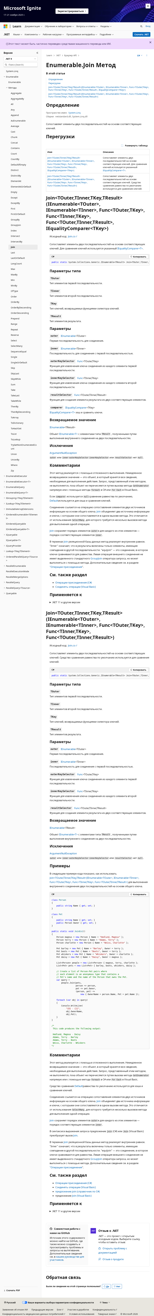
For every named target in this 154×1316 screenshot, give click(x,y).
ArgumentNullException (63, 453)
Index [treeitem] (14, 230)
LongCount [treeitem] (16, 263)
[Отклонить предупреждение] (148, 6)
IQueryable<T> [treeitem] (13, 540)
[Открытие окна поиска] (141, 26)
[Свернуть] (37, 52)
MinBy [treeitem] (14, 285)
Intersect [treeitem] (15, 236)
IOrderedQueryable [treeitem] (16, 523)
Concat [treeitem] (14, 142)
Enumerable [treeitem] (14, 82)
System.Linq (74, 112)
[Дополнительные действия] (146, 55)
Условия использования (81, 1314)
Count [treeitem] (14, 153)
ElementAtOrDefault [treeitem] (21, 186)
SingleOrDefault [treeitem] (19, 362)
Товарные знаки (106, 1314)
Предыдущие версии (42, 1309)
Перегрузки (54, 83)
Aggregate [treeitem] (16, 93)
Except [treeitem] (14, 197)
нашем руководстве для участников (67, 1258)
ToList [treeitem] (14, 433)
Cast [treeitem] (13, 131)
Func (80, 361)
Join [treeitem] (13, 247)
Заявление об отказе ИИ (15, 1309)
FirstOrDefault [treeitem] (18, 214)
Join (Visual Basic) (82, 1195)
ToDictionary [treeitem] (17, 422)
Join (99, 511)
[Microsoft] (6, 26)
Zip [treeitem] (12, 470)
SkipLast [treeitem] (15, 373)
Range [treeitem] (14, 324)
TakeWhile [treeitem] (16, 400)
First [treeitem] (13, 208)
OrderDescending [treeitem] (20, 313)
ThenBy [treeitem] (14, 406)
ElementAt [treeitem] (16, 181)
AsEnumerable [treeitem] (18, 120)
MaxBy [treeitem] (14, 274)
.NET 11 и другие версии (66, 602)
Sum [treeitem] (13, 384)
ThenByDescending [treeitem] (20, 411)
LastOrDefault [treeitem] (18, 258)
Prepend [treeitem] (15, 318)
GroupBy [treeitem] (15, 219)
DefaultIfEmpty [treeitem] (18, 164)
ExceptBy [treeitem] (15, 203)
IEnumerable (68, 336)
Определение (55, 79)
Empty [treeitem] (14, 192)
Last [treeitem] (13, 252)
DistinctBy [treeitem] (16, 175)
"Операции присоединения (66, 567)
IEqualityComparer (76, 407)
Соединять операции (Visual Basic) (75, 586)
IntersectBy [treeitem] (16, 241)
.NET (58, 55)
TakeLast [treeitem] (15, 395)
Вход (148, 26)
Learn (49, 55)
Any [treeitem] (13, 109)
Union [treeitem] (14, 454)
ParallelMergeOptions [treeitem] (17, 576)
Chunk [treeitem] (14, 137)
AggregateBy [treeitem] (17, 98)
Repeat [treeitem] (14, 329)
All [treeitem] (12, 104)
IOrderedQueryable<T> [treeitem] (17, 529)
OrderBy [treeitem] (15, 302)
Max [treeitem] (13, 269)
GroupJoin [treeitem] (16, 225)
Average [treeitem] (15, 126)
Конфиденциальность (104, 1309)
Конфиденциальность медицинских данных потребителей (32, 1314)
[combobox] (21, 58)
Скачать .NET (141, 34)
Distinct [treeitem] (14, 170)
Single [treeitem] (14, 357)
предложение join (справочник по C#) (77, 1191)
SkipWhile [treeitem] (16, 378)
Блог (59, 1309)
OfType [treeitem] (14, 291)
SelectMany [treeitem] (16, 346)
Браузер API (70, 55)
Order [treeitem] (14, 296)
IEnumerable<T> (68, 434)
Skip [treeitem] (13, 367)
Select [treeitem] (14, 340)
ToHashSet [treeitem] (16, 428)
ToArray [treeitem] (14, 417)
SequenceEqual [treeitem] (18, 351)
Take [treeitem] (13, 389)
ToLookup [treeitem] (15, 439)
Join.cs (71, 236)
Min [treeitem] (13, 280)
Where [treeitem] (14, 465)
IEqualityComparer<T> (114, 170)
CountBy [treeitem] (15, 159)
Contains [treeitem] (15, 148)
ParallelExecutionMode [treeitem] (17, 571)
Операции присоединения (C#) (73, 582)
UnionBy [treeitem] (15, 459)
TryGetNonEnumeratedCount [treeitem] (24, 446)
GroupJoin (96, 558)
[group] (99, 262)
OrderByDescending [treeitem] (21, 307)
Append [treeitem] (15, 115)
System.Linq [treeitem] (12, 71)
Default (54, 500)
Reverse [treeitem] (15, 335)
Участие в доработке (78, 1309)
